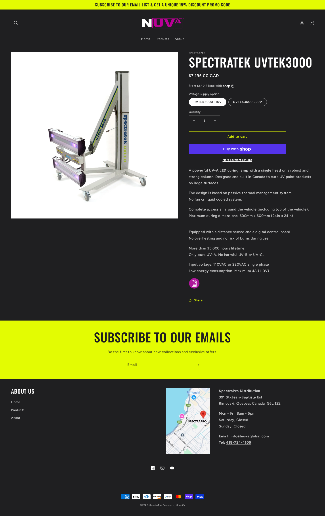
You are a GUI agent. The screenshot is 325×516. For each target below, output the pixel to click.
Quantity (195, 112)
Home (15, 402)
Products (18, 410)
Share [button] (198, 300)
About (15, 418)
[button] (16, 23)
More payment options (237, 159)
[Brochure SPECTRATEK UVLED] (194, 288)
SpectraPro (155, 505)
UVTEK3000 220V (247, 102)
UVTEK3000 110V (207, 102)
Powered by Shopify (174, 505)
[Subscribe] (197, 365)
